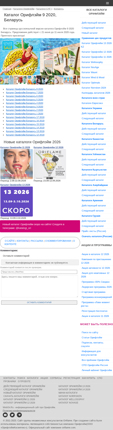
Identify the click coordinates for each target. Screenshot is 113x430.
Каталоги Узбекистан (93, 154)
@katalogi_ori (23, 228)
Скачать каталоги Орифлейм (21, 396)
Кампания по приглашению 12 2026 (96, 261)
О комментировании (58, 241)
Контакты (23, 241)
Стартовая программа (93, 292)
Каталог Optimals (91, 82)
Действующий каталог (94, 22)
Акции (44, 378)
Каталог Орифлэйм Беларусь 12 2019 (25, 135)
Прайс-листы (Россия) (94, 231)
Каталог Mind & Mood (93, 77)
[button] (77, 40)
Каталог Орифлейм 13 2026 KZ (96, 45)
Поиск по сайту (90, 332)
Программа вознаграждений (97, 297)
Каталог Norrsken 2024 (94, 87)
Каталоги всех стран (93, 98)
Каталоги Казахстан (93, 139)
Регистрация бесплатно (94, 311)
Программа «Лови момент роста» (95, 304)
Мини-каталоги (68, 393)
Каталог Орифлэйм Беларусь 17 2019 (25, 117)
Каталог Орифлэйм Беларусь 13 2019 (25, 131)
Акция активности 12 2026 (96, 268)
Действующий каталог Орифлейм (24, 386)
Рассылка (37, 241)
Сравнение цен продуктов (96, 38)
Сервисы (55, 378)
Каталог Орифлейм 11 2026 (15, 147)
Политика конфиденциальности (19, 411)
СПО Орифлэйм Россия (95, 365)
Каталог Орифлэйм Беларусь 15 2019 (25, 124)
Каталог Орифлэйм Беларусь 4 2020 (24, 103)
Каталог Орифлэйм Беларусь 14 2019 (25, 128)
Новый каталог (90, 32)
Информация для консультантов (91, 353)
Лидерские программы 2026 (97, 287)
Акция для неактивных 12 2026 (95, 275)
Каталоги (32, 378)
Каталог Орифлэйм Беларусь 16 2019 (25, 121)
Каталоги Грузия (91, 215)
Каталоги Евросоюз (92, 103)
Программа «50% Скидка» (96, 281)
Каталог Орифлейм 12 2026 (48, 147)
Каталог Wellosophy (92, 62)
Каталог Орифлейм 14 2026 (74, 389)
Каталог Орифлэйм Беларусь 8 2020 (24, 89)
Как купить (88, 378)
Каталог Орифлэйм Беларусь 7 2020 (24, 92)
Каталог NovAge (90, 67)
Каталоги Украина (92, 108)
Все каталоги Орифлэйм (96, 11)
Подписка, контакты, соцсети (92, 344)
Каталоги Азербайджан (95, 185)
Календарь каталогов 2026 (96, 92)
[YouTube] (5, 414)
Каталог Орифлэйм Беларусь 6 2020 (24, 96)
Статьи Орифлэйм (92, 337)
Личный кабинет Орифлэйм (97, 370)
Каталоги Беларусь (92, 123)
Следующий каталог (93, 27)
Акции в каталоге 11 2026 (95, 316)
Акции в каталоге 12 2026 (95, 254)
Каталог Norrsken (70, 396)
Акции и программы (96, 245)
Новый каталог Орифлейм (19, 393)
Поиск (21, 378)
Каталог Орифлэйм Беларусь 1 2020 (24, 114)
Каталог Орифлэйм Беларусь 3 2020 (24, 107)
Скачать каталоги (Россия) (97, 236)
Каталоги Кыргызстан (94, 169)
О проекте (24, 381)
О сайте (10, 241)
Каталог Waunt (89, 72)
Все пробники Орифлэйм (95, 360)
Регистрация (71, 378)
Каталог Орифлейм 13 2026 (15, 185)
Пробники (9, 381)
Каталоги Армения (92, 200)
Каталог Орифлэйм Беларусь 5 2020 (24, 100)
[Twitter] (12, 414)
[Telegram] (19, 414)
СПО (99, 378)
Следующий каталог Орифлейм (22, 389)
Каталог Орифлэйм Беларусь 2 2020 (24, 110)
